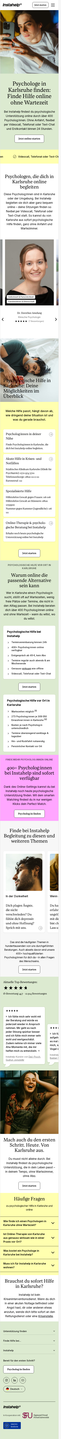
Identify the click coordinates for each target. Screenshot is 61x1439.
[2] (45, 719)
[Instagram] (6, 1380)
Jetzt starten (40, 5)
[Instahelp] (12, 5)
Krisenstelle (45, 1316)
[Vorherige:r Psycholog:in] (2, 319)
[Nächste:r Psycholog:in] (55, 319)
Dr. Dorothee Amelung (29, 312)
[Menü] (53, 5)
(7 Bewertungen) (36, 321)
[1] (36, 711)
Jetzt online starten (29, 138)
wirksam (26, 668)
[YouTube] (23, 1380)
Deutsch (14, 1389)
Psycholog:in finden (29, 813)
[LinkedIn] (14, 1380)
